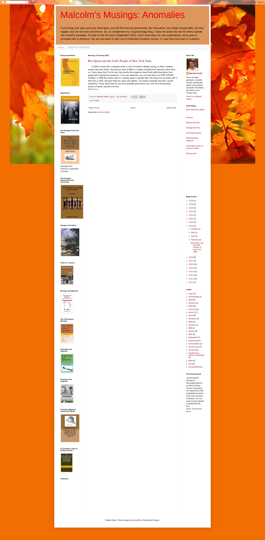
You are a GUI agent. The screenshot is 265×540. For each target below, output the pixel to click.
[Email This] (132, 96)
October (194, 229)
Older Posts (171, 108)
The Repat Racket (193, 133)
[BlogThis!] (135, 96)
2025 (191, 204)
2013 (191, 275)
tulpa (190, 361)
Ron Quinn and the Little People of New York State (120, 61)
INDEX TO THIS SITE (78, 47)
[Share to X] (138, 96)
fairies (97, 100)
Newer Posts (94, 108)
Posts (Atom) (104, 112)
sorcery (191, 350)
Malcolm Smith (195, 73)
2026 (191, 201)
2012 (191, 279)
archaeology (193, 297)
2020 (191, 222)
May (193, 232)
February (195, 240)
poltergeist (192, 337)
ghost (190, 315)
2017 (191, 261)
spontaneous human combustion (196, 354)
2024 (191, 208)
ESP (190, 306)
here (158, 75)
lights (190, 322)
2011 (191, 282)
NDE (190, 334)
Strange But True (193, 128)
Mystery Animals (193, 122)
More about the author (195, 110)
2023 (191, 211)
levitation (192, 319)
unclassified (193, 367)
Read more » (93, 89)
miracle (191, 331)
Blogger (156, 520)
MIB (190, 328)
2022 (191, 215)
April (193, 236)
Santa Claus (193, 347)
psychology (193, 341)
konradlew (137, 520)
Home (61, 47)
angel (190, 294)
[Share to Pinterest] (144, 96)
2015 (191, 268)
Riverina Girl (191, 154)
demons (191, 303)
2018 (191, 257)
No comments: (122, 97)
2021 (191, 219)
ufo (189, 364)
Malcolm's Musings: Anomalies (122, 15)
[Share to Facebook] (141, 96)
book (190, 300)
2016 (191, 264)
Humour (189, 117)
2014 (191, 271)
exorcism (192, 309)
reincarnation (194, 344)
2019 (191, 226)
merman (191, 325)
